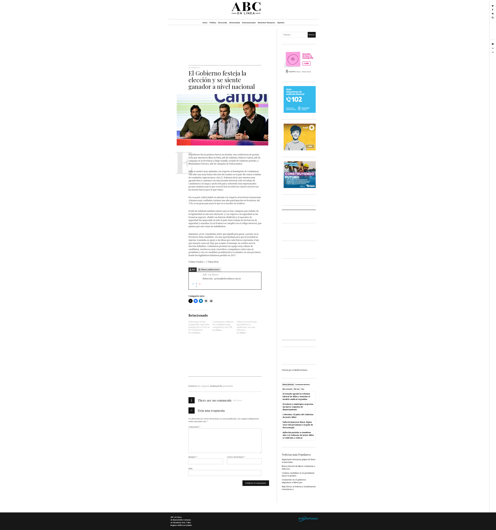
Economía (222, 23)
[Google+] (198, 283)
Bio (193, 270)
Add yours (237, 400)
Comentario (194, 427)
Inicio (205, 23)
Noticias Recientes (288, 384)
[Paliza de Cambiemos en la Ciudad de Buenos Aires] (493, 52)
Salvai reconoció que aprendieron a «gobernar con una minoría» (247, 325)
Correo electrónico (236, 457)
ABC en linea (210, 274)
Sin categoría (194, 68)
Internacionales (249, 23)
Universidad (234, 23)
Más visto (297, 389)
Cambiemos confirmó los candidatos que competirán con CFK (222, 324)
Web (190, 469)
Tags (302, 389)
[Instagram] (195, 286)
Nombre (192, 457)
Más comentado (287, 389)
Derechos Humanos (266, 23)
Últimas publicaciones (210, 270)
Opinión (280, 23)
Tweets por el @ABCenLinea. (295, 370)
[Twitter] (192, 283)
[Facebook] (195, 283)
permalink (228, 386)
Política (213, 23)
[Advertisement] (224, 47)
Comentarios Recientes (302, 384)
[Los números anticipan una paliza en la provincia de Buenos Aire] (493, 48)
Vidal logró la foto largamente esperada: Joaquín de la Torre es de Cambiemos (199, 325)
